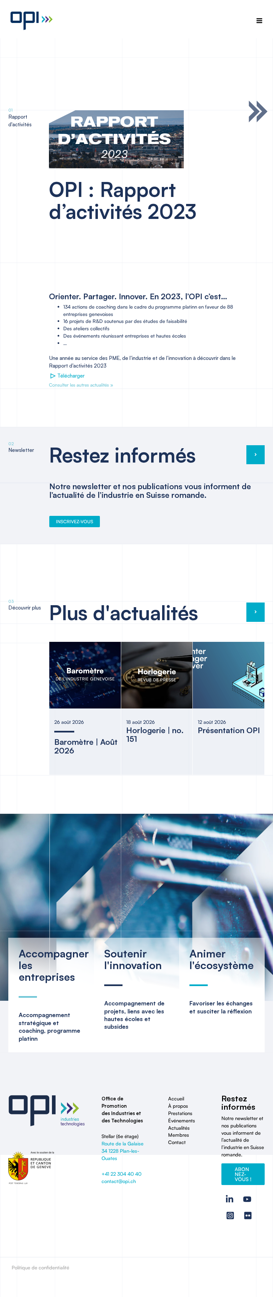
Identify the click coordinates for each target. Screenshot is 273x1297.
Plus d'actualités (123, 612)
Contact (177, 1142)
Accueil (176, 1098)
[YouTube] (247, 1199)
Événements (181, 1120)
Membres (178, 1135)
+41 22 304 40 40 (121, 1174)
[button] (243, 1174)
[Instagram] (230, 1215)
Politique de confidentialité (40, 1267)
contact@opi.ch (119, 1181)
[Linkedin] (229, 1199)
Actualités (179, 1128)
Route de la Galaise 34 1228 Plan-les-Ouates (122, 1150)
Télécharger (68, 375)
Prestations (180, 1113)
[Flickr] (248, 1215)
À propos (178, 1106)
